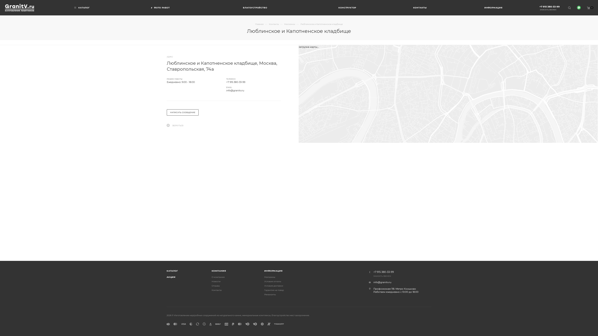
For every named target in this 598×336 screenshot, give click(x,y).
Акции (171, 277)
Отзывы (216, 286)
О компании (218, 277)
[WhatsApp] (579, 7)
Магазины (269, 277)
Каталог (172, 271)
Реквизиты (270, 294)
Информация (273, 271)
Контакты (217, 290)
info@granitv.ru (235, 90)
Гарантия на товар (274, 290)
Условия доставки (273, 286)
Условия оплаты (272, 281)
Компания (219, 271)
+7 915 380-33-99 (549, 6)
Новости (216, 281)
